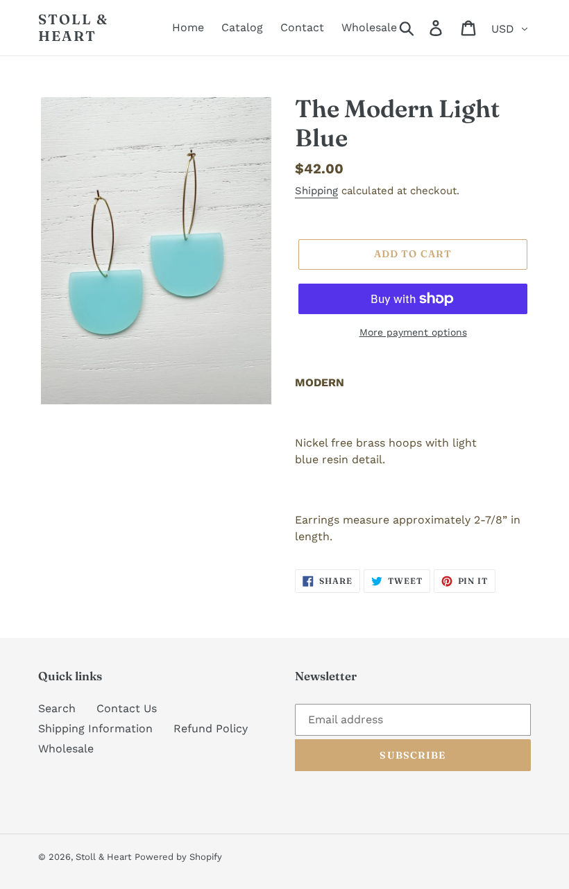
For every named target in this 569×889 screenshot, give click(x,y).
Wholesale (66, 748)
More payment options (413, 332)
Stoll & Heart (73, 27)
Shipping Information (95, 728)
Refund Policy (210, 728)
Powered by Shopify (178, 857)
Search (57, 708)
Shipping (316, 190)
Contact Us (126, 708)
